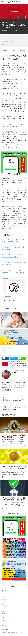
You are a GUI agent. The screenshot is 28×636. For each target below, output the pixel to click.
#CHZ (4, 351)
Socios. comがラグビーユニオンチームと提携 (13, 38)
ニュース (10, 30)
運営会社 (4, 621)
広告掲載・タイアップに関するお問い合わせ (12, 632)
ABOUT (3, 613)
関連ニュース (5, 44)
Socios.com (8, 296)
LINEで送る (23, 50)
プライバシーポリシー (7, 623)
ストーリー (4, 602)
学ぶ (3, 604)
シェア (6, 50)
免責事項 (4, 625)
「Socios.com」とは (7, 41)
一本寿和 (15, 372)
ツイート (15, 50)
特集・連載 (4, 599)
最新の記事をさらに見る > (14, 513)
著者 (3, 611)
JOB (2, 609)
